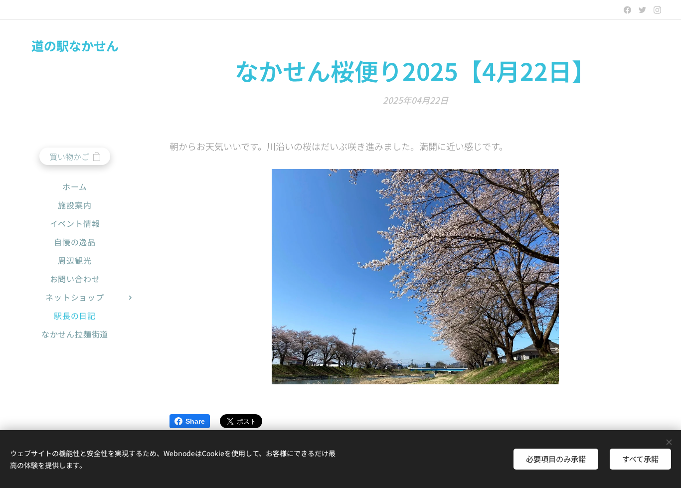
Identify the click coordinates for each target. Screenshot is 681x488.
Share (195, 421)
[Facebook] (627, 9)
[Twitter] (642, 9)
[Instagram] (657, 9)
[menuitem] (75, 186)
